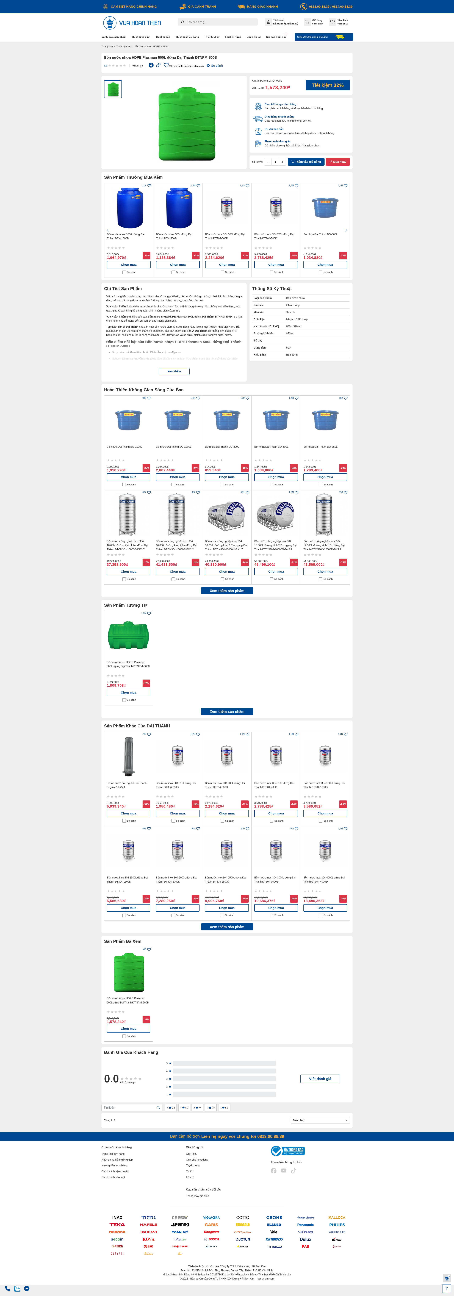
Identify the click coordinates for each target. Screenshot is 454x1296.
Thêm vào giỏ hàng (307, 161)
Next (346, 230)
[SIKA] (180, 1253)
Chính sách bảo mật (113, 1177)
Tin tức (190, 1171)
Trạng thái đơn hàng (112, 1153)
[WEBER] (242, 1246)
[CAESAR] (180, 1217)
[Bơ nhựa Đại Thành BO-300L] (227, 420)
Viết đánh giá (320, 1079)
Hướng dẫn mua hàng (114, 1165)
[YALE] (274, 1232)
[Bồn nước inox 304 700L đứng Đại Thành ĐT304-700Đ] (276, 207)
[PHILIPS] (337, 1225)
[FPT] (242, 1232)
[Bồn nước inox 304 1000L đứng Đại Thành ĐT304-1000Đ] (325, 756)
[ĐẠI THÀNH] (148, 1232)
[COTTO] (242, 1217)
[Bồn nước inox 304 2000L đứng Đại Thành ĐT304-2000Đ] (178, 850)
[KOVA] (148, 1239)
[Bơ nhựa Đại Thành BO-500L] (325, 207)
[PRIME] (117, 1246)
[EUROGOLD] (242, 1225)
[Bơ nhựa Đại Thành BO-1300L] (178, 420)
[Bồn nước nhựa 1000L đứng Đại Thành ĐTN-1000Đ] (129, 207)
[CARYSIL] (117, 1253)
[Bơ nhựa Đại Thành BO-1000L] (128, 420)
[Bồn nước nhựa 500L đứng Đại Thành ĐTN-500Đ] (178, 207)
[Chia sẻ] (151, 66)
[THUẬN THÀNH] (180, 1246)
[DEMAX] (337, 1239)
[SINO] (148, 1246)
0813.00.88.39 (319, 6)
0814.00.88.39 (342, 6)
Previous (107, 230)
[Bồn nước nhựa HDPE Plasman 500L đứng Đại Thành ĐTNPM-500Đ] (128, 971)
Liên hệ (190, 1177)
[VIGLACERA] (211, 1217)
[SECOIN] (117, 1239)
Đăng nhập (280, 23)
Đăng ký (293, 23)
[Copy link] (158, 65)
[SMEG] (180, 1225)
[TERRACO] (274, 1239)
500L (166, 46)
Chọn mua (129, 264)
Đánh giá (137, 65)
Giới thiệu (191, 1153)
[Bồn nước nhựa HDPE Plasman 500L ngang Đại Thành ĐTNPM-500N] (128, 635)
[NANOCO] (117, 1232)
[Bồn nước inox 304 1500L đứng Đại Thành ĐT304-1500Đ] (128, 850)
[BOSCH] (211, 1239)
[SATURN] (305, 1232)
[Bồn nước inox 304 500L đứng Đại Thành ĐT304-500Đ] (227, 207)
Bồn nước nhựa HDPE (147, 46)
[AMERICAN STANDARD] (305, 1217)
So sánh (217, 65)
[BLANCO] (274, 1225)
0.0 (105, 65)
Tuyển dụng (193, 1165)
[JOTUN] (242, 1239)
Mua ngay (339, 161)
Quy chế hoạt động (197, 1159)
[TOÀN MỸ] (180, 1232)
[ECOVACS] (211, 1246)
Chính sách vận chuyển (115, 1171)
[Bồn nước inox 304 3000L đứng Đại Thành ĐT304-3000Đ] (276, 850)
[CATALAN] (337, 1246)
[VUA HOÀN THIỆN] (337, 1232)
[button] (174, 371)
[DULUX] (305, 1239)
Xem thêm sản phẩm (227, 591)
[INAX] (117, 1217)
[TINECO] (274, 1246)
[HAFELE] (148, 1225)
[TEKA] (117, 1225)
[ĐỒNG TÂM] (211, 1232)
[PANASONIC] (305, 1225)
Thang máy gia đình (197, 1195)
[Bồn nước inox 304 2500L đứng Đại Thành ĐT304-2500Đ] (227, 850)
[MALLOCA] (337, 1217)
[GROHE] (274, 1217)
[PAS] (305, 1246)
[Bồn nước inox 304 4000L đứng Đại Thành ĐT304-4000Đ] (325, 850)
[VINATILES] (180, 1239)
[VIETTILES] (148, 1253)
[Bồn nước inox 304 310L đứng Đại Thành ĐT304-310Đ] (178, 756)
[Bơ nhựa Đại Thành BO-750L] (325, 420)
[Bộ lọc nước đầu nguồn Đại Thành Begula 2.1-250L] (128, 756)
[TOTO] (148, 1217)
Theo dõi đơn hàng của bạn (312, 36)
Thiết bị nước (123, 46)
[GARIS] (211, 1225)
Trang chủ (107, 46)
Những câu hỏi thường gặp (117, 1159)
